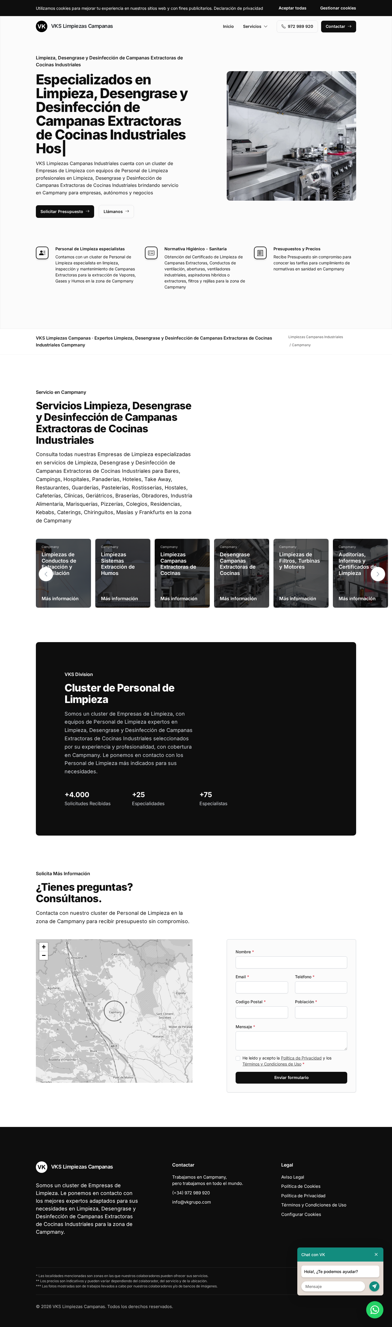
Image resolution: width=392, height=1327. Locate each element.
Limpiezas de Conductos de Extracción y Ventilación (59, 563)
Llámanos (113, 211)
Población (306, 1001)
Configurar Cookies (301, 1214)
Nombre (245, 951)
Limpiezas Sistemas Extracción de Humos (118, 563)
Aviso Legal (292, 1177)
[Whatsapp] (374, 1309)
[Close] (376, 1254)
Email (242, 976)
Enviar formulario (291, 1077)
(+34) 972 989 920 (191, 1193)
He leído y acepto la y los (286, 1060)
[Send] (374, 1286)
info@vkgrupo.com (191, 1202)
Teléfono (305, 976)
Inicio (228, 26)
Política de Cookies (301, 1186)
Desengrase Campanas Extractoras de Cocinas (238, 563)
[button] (378, 574)
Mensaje (245, 1026)
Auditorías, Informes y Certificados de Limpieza (358, 563)
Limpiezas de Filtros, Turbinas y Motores (299, 560)
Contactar (335, 26)
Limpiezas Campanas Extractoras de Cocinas (178, 563)
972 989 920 (300, 26)
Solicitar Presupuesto (61, 211)
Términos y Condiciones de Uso (271, 1063)
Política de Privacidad (301, 1057)
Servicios (252, 26)
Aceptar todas (292, 7)
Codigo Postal (251, 1001)
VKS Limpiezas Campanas (81, 26)
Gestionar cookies (338, 7)
